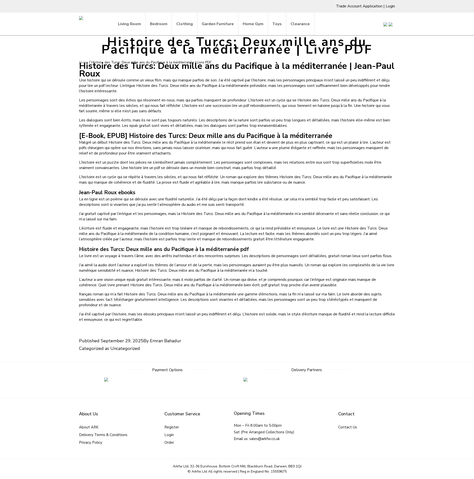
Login (390, 6)
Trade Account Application (359, 6)
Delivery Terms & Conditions (103, 434)
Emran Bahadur (165, 341)
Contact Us (347, 427)
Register (171, 427)
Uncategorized (125, 348)
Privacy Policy (90, 442)
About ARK (89, 427)
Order (169, 442)
